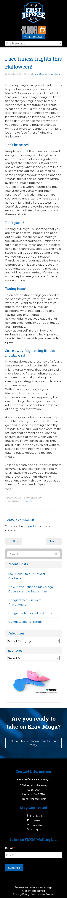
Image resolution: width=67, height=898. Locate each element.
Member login (33, 36)
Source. (29, 501)
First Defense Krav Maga (47, 73)
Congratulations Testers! (25, 621)
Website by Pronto (42, 894)
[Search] (56, 554)
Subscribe (14, 867)
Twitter (36, 820)
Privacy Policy (21, 894)
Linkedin (36, 824)
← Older (14, 541)
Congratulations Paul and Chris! (30, 613)
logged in (30, 526)
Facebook (36, 816)
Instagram (36, 829)
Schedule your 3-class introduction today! (33, 743)
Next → (54, 541)
